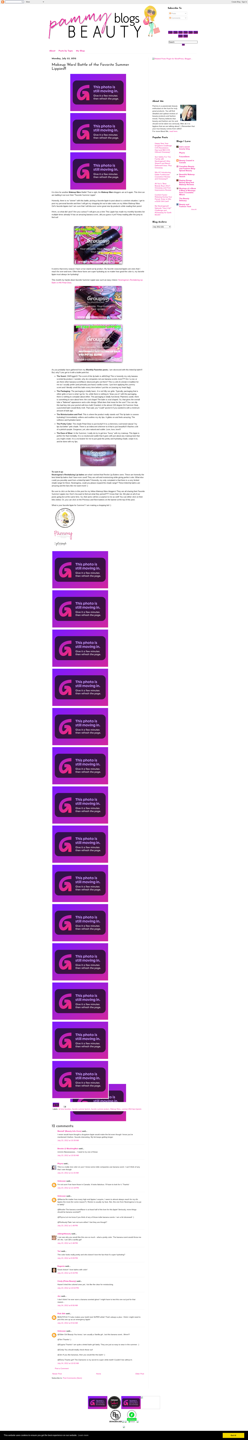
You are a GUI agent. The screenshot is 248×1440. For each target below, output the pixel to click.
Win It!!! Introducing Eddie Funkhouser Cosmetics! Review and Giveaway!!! (163, 175)
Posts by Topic (66, 51)
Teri (59, 1251)
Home (98, 1374)
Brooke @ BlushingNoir (67, 1149)
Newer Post (57, 1374)
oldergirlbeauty (64, 1234)
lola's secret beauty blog (184, 148)
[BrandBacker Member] (115, 1422)
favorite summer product (100, 1109)
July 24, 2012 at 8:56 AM (67, 1305)
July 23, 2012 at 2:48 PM (67, 1243)
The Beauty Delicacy (184, 199)
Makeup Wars (115, 1109)
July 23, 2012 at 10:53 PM (68, 1288)
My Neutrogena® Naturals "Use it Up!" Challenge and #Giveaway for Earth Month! (163, 210)
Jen (59, 1296)
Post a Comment (62, 1368)
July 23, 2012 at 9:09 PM (67, 1258)
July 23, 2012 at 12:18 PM (68, 1188)
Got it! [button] (233, 1435)
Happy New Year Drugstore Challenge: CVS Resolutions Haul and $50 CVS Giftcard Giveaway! (163, 147)
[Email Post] (64, 1106)
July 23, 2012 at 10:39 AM (68, 1140)
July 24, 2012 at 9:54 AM (67, 1323)
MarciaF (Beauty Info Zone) (69, 1131)
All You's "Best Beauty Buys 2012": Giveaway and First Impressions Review (163, 187)
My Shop (80, 51)
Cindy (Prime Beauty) (66, 1281)
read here (173, 131)
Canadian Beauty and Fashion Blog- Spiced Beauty (187, 168)
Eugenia (61, 1266)
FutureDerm (184, 157)
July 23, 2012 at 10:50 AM (68, 1155)
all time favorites (65, 1109)
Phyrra (60, 1163)
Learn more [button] (83, 1435)
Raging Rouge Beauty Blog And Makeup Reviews (186, 182)
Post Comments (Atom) (72, 1378)
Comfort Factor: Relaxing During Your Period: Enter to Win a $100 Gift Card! (163, 198)
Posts (173, 13)
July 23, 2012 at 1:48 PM (67, 1226)
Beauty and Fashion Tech (185, 205)
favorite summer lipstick (81, 1109)
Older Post (139, 1374)
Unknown (61, 1181)
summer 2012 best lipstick (131, 1109)
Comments (175, 18)
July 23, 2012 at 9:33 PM (67, 1273)
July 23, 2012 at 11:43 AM (68, 1173)
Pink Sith (61, 1313)
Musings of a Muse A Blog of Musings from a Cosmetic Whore (187, 191)
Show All (193, 209)
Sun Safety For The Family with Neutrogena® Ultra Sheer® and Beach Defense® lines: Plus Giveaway (163, 162)
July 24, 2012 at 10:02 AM (68, 1363)
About (52, 51)
